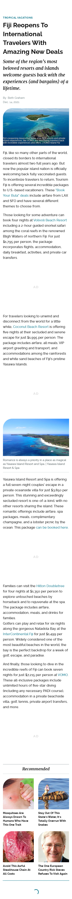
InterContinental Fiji (18, 634)
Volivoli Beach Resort (50, 220)
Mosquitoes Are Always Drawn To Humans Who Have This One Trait (15, 818)
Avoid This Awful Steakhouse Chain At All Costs (16, 869)
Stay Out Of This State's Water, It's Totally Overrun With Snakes (52, 818)
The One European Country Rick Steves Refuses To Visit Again (52, 869)
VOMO (63, 675)
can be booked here (52, 527)
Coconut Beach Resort (31, 327)
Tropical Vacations (18, 17)
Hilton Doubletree (50, 586)
